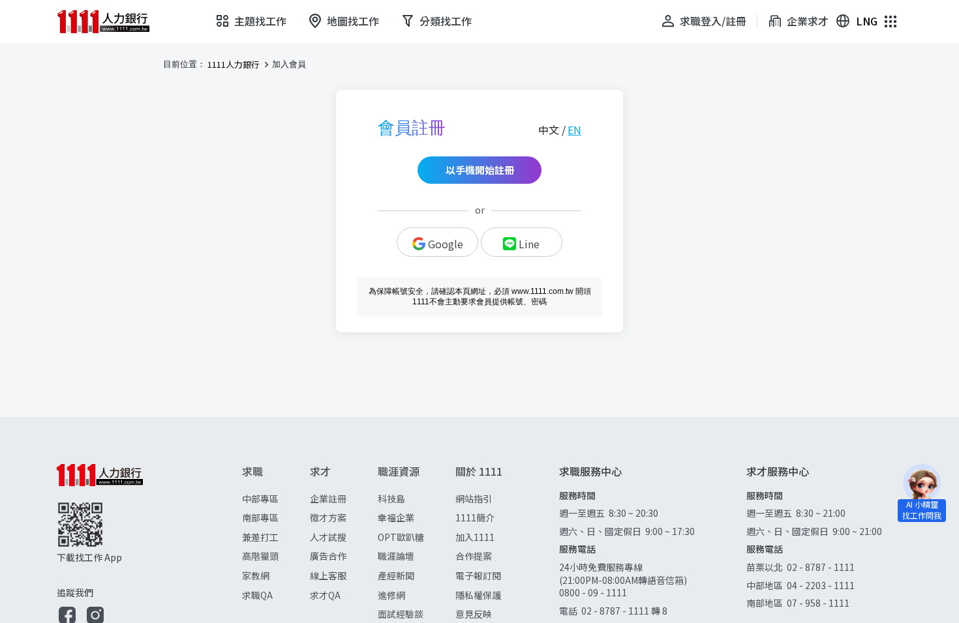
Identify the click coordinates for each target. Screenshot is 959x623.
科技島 (391, 498)
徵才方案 (328, 517)
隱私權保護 (478, 594)
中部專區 (260, 498)
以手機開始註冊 (480, 170)
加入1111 (475, 536)
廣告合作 (328, 555)
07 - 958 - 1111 (818, 602)
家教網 (255, 575)
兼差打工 (260, 536)
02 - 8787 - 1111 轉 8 (624, 610)
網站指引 (473, 498)
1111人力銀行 (233, 64)
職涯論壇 (396, 555)
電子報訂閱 (478, 575)
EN (574, 130)
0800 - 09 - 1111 (594, 592)
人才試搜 (328, 536)
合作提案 (473, 555)
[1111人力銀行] (112, 21)
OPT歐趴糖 (401, 536)
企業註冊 (328, 498)
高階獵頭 (260, 555)
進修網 (391, 594)
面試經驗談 (400, 613)
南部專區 (260, 517)
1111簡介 (475, 517)
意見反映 (473, 613)
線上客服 (328, 575)
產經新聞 (396, 575)
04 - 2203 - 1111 (821, 585)
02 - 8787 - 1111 (821, 566)
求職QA (257, 594)
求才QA (325, 594)
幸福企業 (396, 517)
